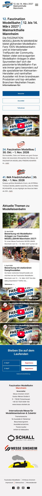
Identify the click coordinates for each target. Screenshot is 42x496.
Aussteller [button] (21, 101)
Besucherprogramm (21, 422)
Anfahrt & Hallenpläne (21, 429)
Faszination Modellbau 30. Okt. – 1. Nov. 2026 (19, 151)
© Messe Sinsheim (28, 480)
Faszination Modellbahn (12, 480)
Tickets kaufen (21, 427)
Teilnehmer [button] (21, 108)
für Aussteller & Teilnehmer (21, 419)
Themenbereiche (21, 416)
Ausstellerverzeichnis (21, 424)
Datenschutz (19, 482)
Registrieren (29, 363)
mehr (7, 163)
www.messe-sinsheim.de (21, 404)
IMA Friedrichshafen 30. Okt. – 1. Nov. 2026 (20, 179)
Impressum (9, 482)
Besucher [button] (21, 93)
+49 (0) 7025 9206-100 (21, 402)
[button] (36, 4)
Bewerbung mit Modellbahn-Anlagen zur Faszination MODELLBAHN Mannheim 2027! (20, 236)
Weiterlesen (8, 284)
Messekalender (31, 482)
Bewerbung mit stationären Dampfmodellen (18, 269)
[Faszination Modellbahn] (7, 5)
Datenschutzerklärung (23, 374)
